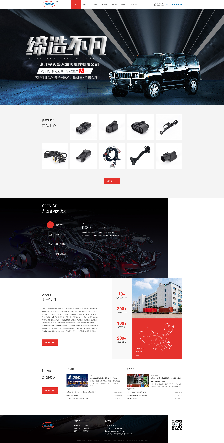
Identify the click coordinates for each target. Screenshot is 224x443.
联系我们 (134, 4)
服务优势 (114, 4)
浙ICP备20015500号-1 (142, 440)
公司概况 (85, 4)
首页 (76, 4)
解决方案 (105, 4)
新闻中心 (124, 4)
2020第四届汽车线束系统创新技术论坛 (103, 378)
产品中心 (95, 4)
